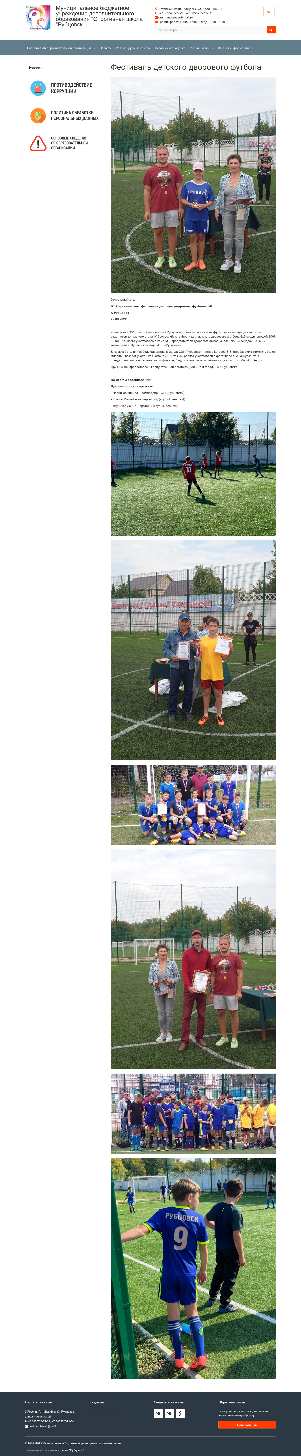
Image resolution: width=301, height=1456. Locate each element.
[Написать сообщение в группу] (159, 1414)
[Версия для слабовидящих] (269, 11)
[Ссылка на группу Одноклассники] (181, 1414)
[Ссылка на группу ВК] (170, 1414)
